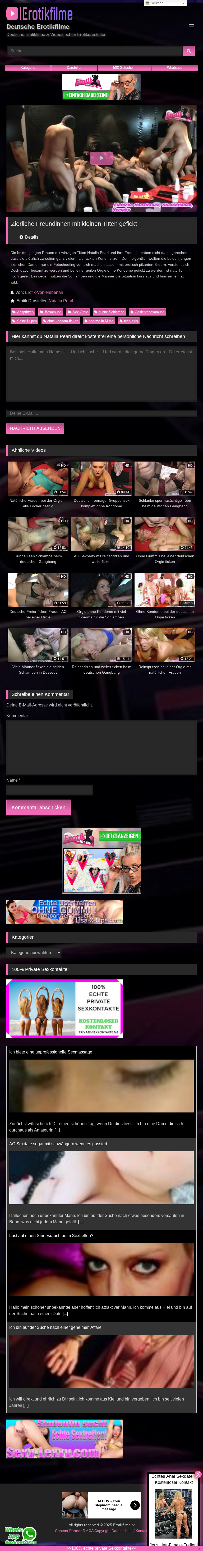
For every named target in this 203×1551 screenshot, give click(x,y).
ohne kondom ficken (62, 321)
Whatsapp (174, 68)
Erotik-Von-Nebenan (44, 292)
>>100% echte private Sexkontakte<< (101, 1548)
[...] (80, 1130)
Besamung (53, 312)
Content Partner (69, 1531)
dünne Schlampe (111, 312)
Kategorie (28, 68)
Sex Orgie (80, 312)
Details (31, 237)
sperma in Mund (101, 321)
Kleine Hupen (26, 321)
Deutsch (156, 3)
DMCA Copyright (97, 1531)
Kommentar (17, 715)
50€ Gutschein (124, 68)
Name (13, 780)
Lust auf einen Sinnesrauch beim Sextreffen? (51, 1144)
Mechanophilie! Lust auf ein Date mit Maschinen (54, 1327)
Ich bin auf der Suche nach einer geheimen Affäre (55, 1235)
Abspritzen (25, 312)
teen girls (131, 321)
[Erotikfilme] (101, 14)
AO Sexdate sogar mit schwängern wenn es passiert (58, 1052)
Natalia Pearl (61, 301)
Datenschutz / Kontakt (130, 1531)
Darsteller (74, 68)
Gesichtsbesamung (149, 312)
